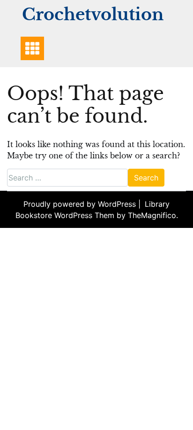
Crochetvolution (92, 14)
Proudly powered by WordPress (80, 204)
